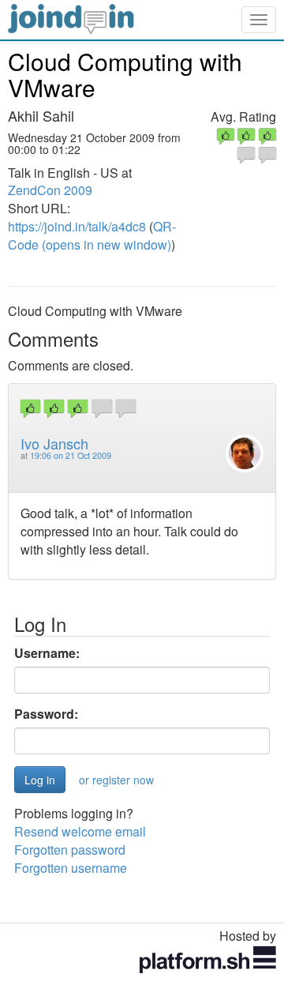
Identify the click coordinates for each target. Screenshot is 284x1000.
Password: (46, 714)
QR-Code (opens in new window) (92, 235)
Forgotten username (70, 868)
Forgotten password (69, 849)
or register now (116, 780)
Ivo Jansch (54, 443)
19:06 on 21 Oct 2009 (70, 455)
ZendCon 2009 (50, 190)
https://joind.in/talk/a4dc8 (77, 226)
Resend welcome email (80, 831)
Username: (47, 653)
